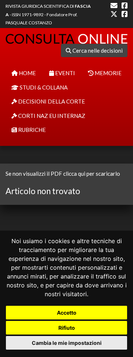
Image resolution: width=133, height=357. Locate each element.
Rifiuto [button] (66, 328)
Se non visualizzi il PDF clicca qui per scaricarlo (63, 173)
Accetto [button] (66, 312)
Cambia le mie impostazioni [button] (67, 343)
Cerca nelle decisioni (97, 50)
